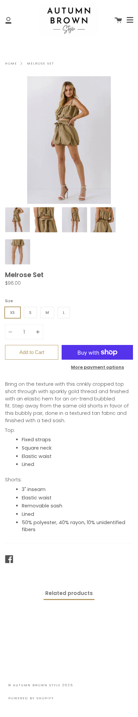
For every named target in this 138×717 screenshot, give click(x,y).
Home (11, 63)
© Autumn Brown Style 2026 (40, 685)
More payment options (97, 367)
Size (9, 301)
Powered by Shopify (31, 698)
